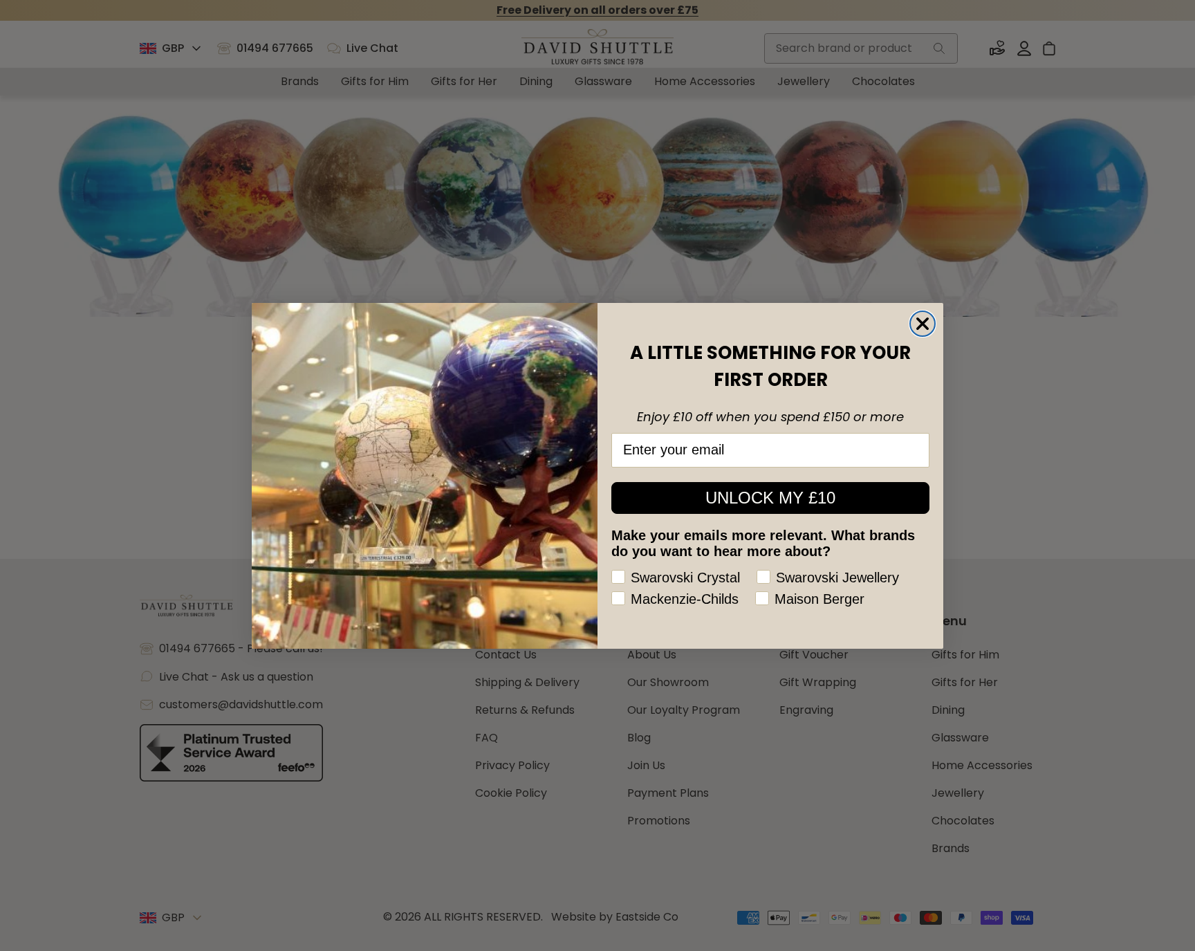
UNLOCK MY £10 (770, 497)
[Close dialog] (922, 323)
